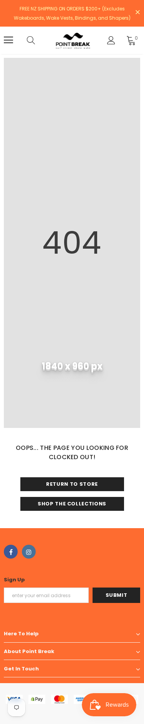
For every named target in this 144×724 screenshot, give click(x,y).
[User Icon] (111, 40)
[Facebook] (11, 552)
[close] (137, 13)
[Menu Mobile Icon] (8, 40)
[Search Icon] (38, 40)
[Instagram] (29, 552)
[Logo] (73, 40)
